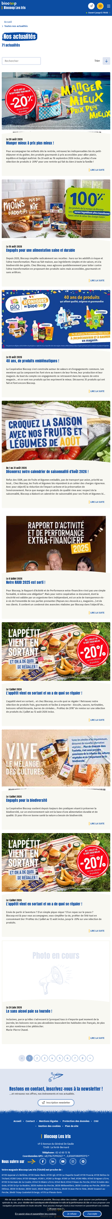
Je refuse (72, 1214)
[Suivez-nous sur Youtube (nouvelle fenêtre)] (62, 1161)
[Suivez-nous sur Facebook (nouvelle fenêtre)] (42, 1161)
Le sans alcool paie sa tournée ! (29, 1011)
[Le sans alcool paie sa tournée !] (56, 971)
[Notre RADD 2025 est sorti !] (56, 543)
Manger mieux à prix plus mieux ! (30, 143)
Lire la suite (98, 169)
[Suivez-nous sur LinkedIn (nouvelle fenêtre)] (52, 1161)
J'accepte (92, 1214)
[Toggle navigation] (108, 7)
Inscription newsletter (58, 1102)
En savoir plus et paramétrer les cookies (35, 1214)
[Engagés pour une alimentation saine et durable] (56, 211)
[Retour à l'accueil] (9, 3)
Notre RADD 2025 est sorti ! (25, 582)
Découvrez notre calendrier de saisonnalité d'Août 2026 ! (47, 472)
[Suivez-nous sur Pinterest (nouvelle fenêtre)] (83, 1161)
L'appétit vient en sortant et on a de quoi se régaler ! (44, 693)
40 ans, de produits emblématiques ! (32, 361)
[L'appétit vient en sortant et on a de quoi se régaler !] (56, 653)
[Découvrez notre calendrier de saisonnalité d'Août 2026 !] (56, 432)
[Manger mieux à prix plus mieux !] (56, 103)
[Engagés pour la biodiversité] (56, 761)
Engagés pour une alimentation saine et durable (40, 250)
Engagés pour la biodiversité (26, 800)
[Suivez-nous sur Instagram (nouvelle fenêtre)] (73, 1161)
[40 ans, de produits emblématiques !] (56, 321)
